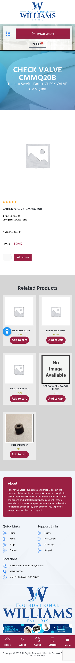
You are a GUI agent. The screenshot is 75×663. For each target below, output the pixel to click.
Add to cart (22, 257)
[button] (7, 331)
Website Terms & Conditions (57, 653)
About (22, 645)
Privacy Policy (37, 656)
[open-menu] (7, 34)
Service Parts (31, 84)
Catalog (52, 645)
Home (12, 84)
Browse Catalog (45, 34)
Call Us (37, 645)
